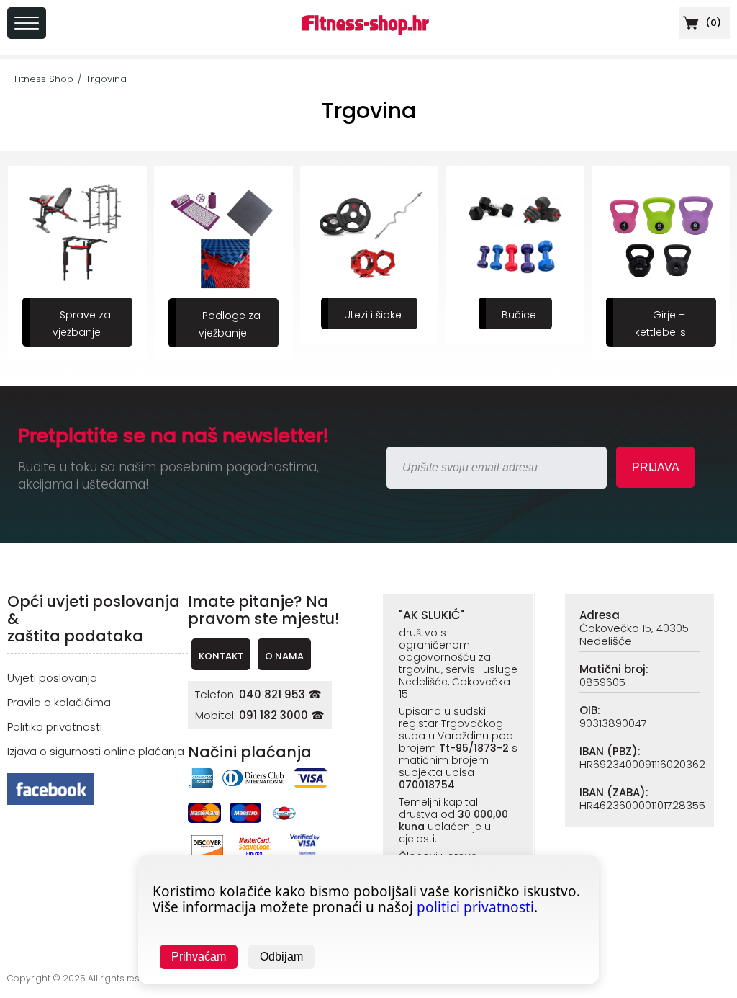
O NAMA (284, 656)
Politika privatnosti (54, 726)
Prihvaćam (198, 956)
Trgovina (106, 79)
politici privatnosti (475, 907)
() (712, 23)
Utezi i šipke (372, 315)
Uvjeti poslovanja (52, 677)
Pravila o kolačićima (59, 702)
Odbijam (281, 956)
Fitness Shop (43, 79)
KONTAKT (221, 656)
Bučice (519, 315)
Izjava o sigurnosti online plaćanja (95, 751)
